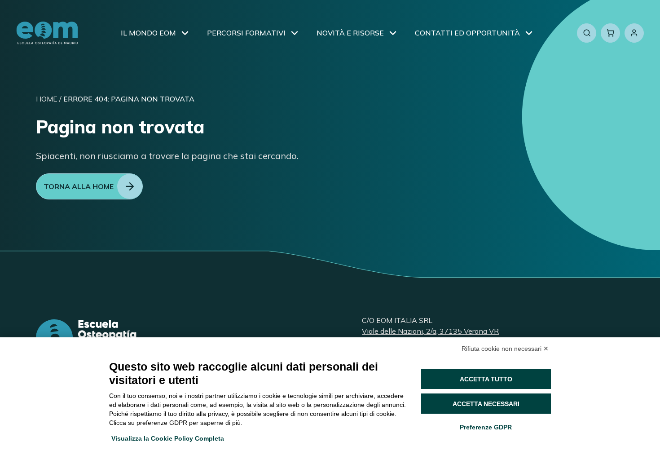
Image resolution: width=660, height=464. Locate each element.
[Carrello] (610, 33)
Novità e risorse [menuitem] (350, 32)
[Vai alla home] (47, 33)
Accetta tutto (486, 379)
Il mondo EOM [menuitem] (148, 32)
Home (46, 98)
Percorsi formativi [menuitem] (246, 32)
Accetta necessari (486, 403)
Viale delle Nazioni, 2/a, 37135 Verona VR (430, 331)
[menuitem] (185, 32)
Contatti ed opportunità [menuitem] (467, 32)
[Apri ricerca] (586, 33)
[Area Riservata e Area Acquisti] (634, 33)
